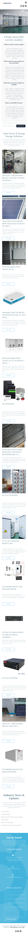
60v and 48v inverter (5, 814)
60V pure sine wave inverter (7, 822)
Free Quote (8, 192)
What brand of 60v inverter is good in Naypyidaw (12, 817)
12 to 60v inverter (5, 811)
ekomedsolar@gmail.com (14, 868)
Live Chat (21, 927)
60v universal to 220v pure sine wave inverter (11, 825)
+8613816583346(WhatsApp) (14, 877)
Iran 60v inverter (4, 819)
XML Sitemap (14, 927)
